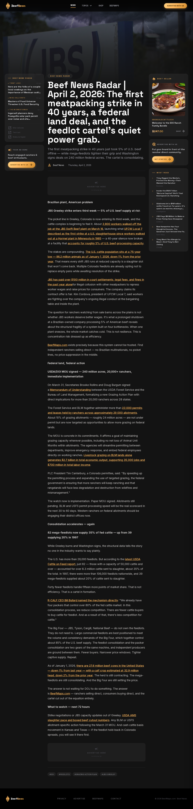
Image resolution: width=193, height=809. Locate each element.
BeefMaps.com (57, 345)
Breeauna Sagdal (16, 137)
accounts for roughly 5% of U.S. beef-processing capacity (106, 243)
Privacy (61, 799)
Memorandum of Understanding (70, 389)
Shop (101, 5)
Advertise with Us (175, 6)
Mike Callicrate (16, 128)
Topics (87, 6)
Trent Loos (14, 132)
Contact (116, 799)
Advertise (79, 799)
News (73, 5)
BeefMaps (114, 5)
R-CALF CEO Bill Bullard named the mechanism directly (83, 600)
